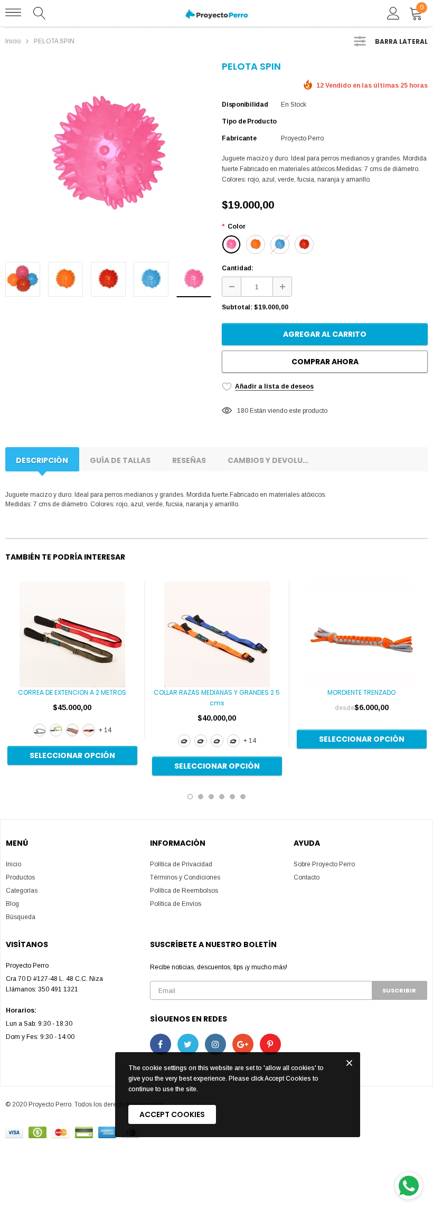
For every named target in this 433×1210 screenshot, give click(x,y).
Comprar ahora (325, 361)
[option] (108, 157)
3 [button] (211, 796)
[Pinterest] (270, 1044)
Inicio (13, 41)
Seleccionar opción (72, 755)
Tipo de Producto (249, 121)
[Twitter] (188, 1044)
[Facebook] (160, 1044)
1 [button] (190, 796)
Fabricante (239, 138)
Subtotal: (237, 307)
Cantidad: (237, 268)
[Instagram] (215, 1044)
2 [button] (200, 796)
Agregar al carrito (324, 334)
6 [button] (243, 796)
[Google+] (242, 1044)
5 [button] (232, 796)
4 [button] (221, 796)
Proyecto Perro (302, 138)
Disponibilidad (245, 104)
